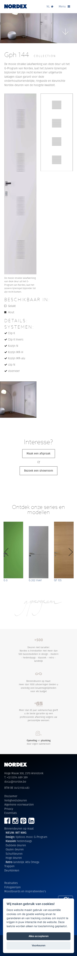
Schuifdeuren (14, 854)
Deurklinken (11, 870)
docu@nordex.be (15, 782)
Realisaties (11, 883)
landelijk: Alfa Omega (22, 862)
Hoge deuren (14, 858)
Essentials (10, 813)
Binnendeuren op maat (19, 828)
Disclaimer (10, 796)
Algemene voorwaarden (19, 804)
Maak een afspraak (38, 453)
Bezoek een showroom (38, 471)
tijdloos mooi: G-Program (26, 837)
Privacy (8, 809)
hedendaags (19, 841)
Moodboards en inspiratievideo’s (25, 891)
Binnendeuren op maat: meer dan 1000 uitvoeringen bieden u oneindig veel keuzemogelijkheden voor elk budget (38, 686)
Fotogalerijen (12, 887)
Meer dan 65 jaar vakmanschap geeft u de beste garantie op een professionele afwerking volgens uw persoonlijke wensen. (38, 715)
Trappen (9, 866)
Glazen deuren (15, 849)
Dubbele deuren (16, 845)
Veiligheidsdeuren (15, 800)
